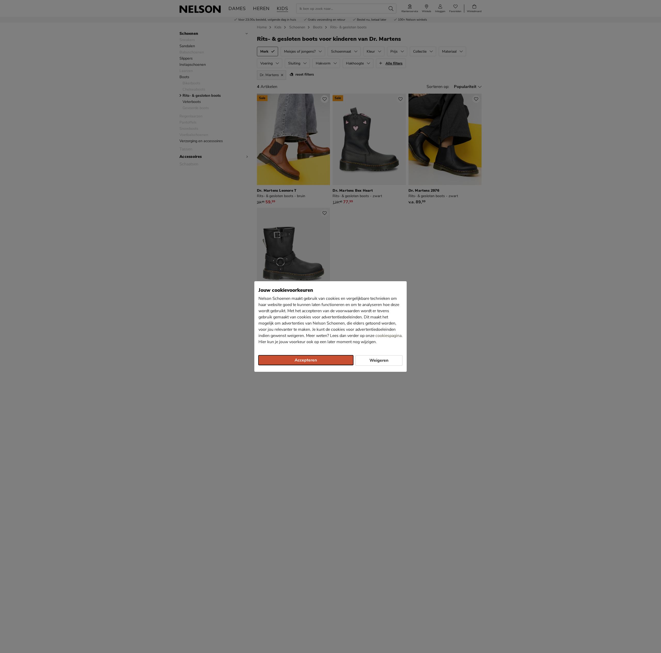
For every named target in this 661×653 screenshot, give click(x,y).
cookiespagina (388, 335)
